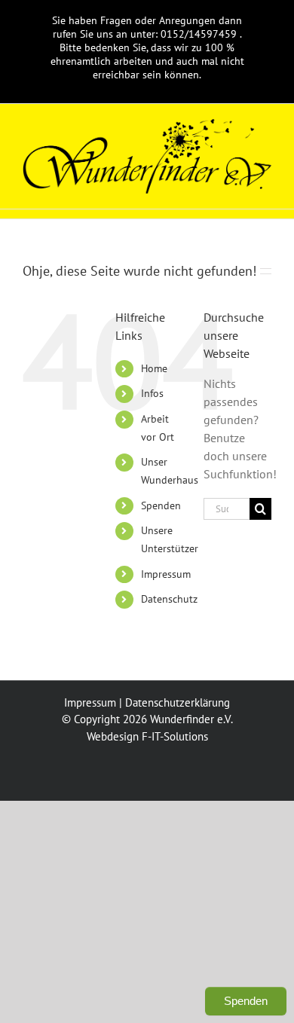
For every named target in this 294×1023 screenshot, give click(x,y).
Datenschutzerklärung (177, 702)
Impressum (166, 574)
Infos (152, 393)
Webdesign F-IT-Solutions (147, 736)
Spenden (161, 505)
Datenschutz (169, 599)
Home (154, 368)
